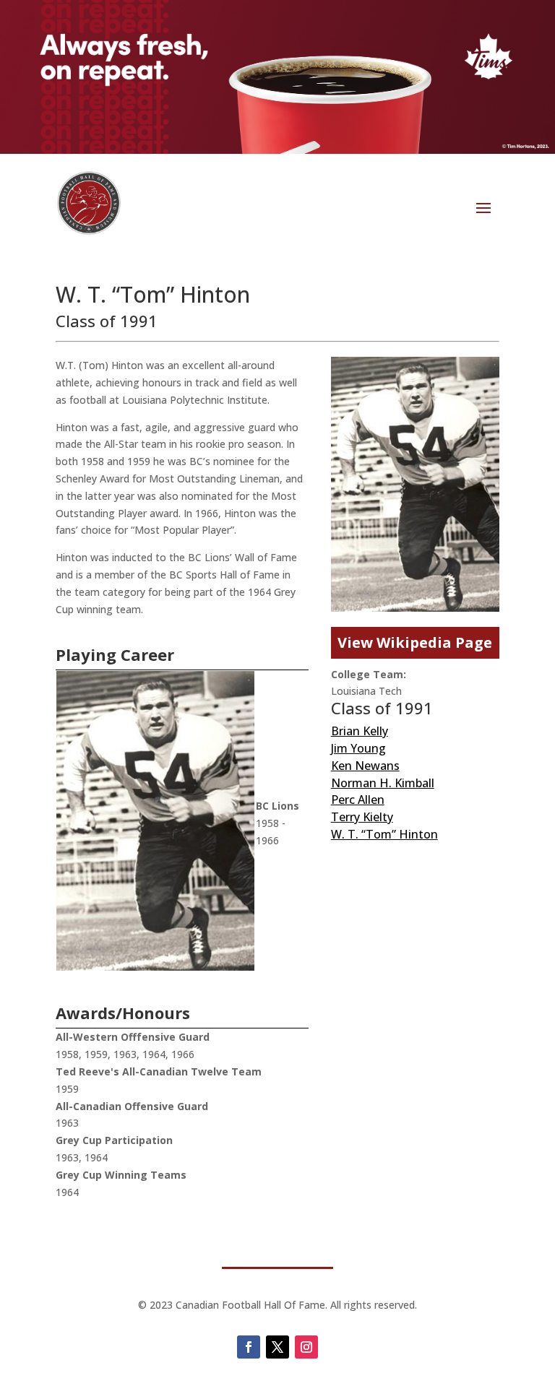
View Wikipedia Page (414, 642)
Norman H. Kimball (382, 783)
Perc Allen (357, 799)
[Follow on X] (277, 1347)
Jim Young (358, 748)
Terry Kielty (362, 817)
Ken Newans (365, 766)
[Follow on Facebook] (248, 1347)
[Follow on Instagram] (306, 1347)
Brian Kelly (359, 731)
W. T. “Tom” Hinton (384, 834)
